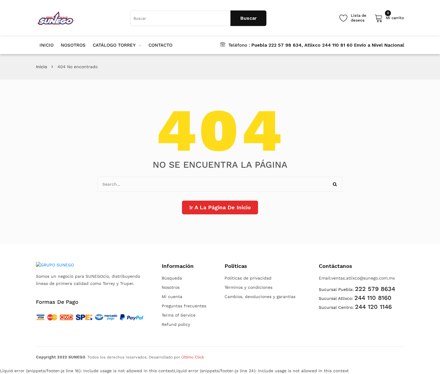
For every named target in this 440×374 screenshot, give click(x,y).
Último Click (192, 357)
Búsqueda (172, 278)
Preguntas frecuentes (184, 305)
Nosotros (171, 287)
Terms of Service (178, 315)
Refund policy (176, 324)
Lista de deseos (358, 17)
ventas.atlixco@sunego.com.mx (363, 278)
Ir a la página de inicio (220, 207)
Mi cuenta (172, 296)
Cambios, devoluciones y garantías (259, 296)
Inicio (41, 66)
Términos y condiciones (248, 287)
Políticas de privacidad (247, 278)
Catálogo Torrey (114, 45)
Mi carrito (395, 17)
